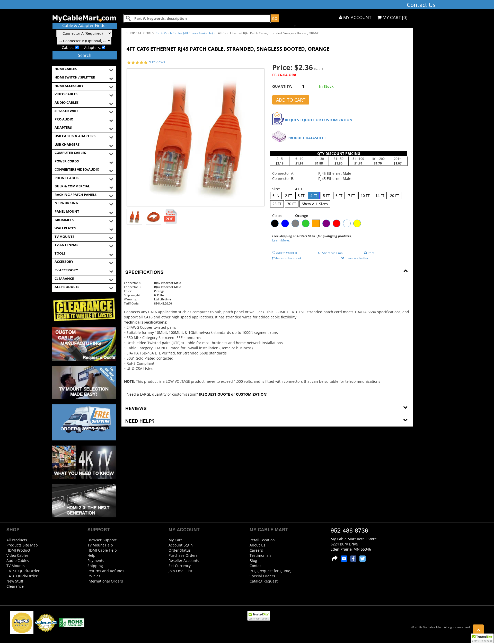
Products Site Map (22, 545)
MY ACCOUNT (356, 17)
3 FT (301, 195)
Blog (253, 560)
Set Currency (180, 565)
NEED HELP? (139, 421)
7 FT (351, 195)
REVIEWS (135, 408)
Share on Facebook (288, 258)
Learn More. (281, 240)
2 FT (288, 195)
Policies (93, 576)
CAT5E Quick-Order (23, 570)
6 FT (339, 195)
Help (91, 555)
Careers (256, 550)
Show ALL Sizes (315, 203)
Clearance (15, 586)
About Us (257, 545)
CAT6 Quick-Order (22, 576)
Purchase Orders (183, 555)
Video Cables (17, 555)
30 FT (291, 203)
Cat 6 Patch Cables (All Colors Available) (185, 33)
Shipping (95, 565)
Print (370, 253)
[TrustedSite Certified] (482, 638)
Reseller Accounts (184, 560)
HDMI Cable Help (102, 550)
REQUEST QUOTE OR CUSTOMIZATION (318, 119)
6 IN (275, 195)
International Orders (105, 581)
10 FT (365, 195)
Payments (95, 560)
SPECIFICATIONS (144, 272)
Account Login (181, 545)
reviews (157, 61)
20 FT (394, 195)
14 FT (379, 195)
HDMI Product (18, 550)
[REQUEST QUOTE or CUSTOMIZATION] (233, 394)
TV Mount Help (100, 545)
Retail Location (262, 539)
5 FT (326, 195)
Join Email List (180, 570)
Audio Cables (17, 560)
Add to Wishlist (286, 253)
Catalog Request (264, 581)
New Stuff (14, 581)
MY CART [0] (395, 17)
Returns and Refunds (105, 570)
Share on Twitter (356, 258)
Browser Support (102, 539)
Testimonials (260, 555)
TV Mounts (15, 565)
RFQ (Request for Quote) (270, 570)
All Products (16, 539)
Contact (256, 565)
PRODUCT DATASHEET (306, 137)
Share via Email (332, 253)
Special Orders (262, 576)
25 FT (276, 203)
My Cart (175, 539)
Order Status (180, 550)
